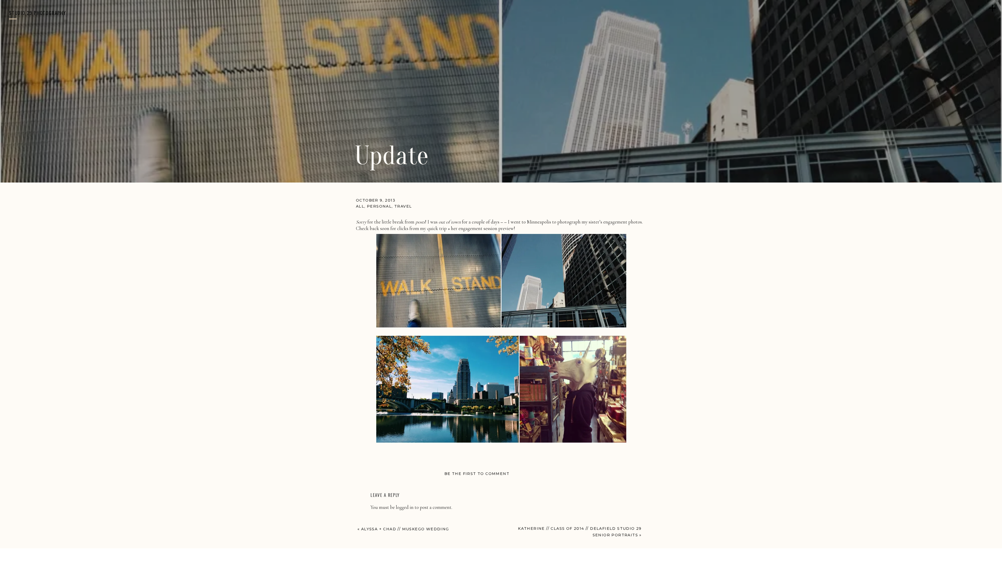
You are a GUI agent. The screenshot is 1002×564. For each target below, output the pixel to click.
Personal (379, 206)
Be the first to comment (476, 473)
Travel (403, 206)
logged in (405, 507)
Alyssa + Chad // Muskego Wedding (405, 529)
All (360, 206)
